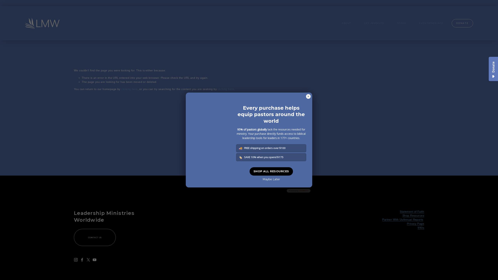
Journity (303, 191)
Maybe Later (271, 179)
